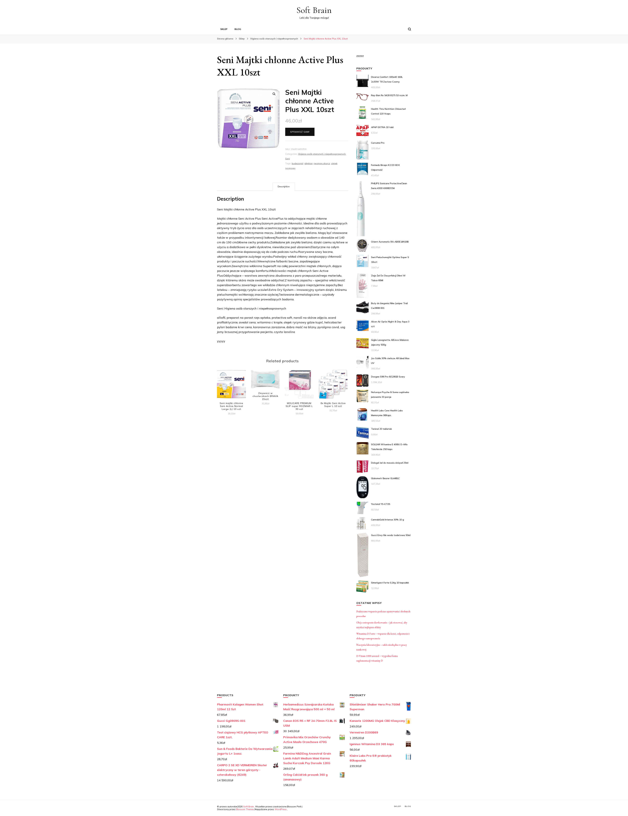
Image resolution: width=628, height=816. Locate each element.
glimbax (308, 163)
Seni (287, 158)
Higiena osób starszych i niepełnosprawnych (322, 153)
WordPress (281, 809)
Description (284, 186)
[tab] (284, 186)
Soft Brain (314, 10)
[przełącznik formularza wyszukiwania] (409, 29)
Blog (238, 29)
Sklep (223, 29)
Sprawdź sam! (300, 131)
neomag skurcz (322, 163)
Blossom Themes (245, 809)
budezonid (297, 163)
